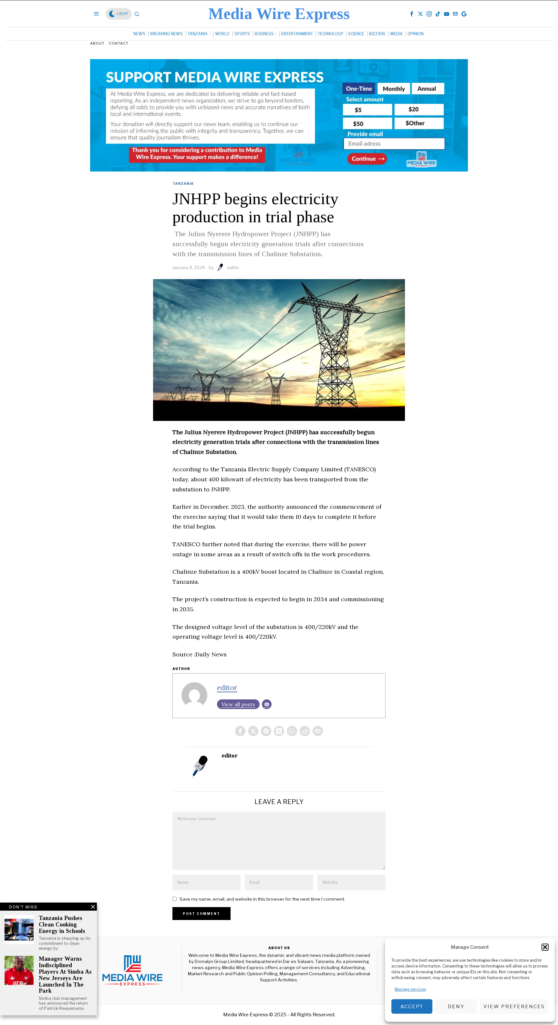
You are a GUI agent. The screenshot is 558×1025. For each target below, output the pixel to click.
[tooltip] (412, 14)
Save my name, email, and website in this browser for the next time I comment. (262, 899)
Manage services (410, 989)
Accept (411, 1006)
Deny (456, 1006)
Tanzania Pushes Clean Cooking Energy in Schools (62, 924)
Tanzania (183, 183)
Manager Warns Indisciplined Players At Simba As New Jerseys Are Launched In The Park (65, 975)
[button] (545, 947)
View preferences (514, 1006)
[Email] (267, 704)
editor (233, 267)
